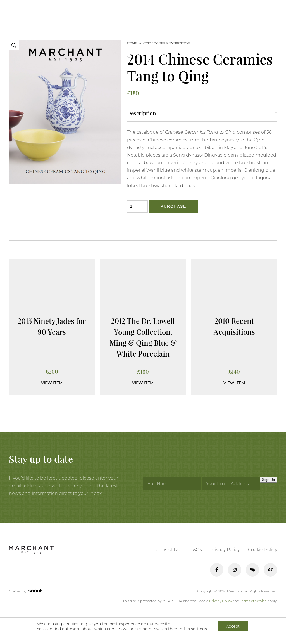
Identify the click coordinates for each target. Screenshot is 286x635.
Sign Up (268, 480)
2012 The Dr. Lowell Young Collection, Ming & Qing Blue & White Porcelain (143, 337)
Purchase (173, 206)
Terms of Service (253, 601)
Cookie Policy (262, 549)
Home (132, 43)
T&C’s (196, 549)
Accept (233, 626)
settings (199, 628)
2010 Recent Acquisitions (234, 326)
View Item (52, 382)
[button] (14, 45)
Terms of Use (168, 549)
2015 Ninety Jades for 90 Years (52, 326)
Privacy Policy (225, 549)
